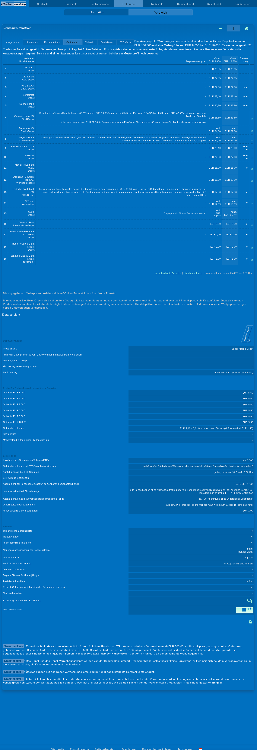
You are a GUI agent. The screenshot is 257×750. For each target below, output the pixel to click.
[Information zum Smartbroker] (247, 343)
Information (96, 12)
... (252, 69)
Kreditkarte (157, 4)
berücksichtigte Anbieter (168, 273)
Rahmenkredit (185, 4)
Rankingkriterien (193, 273)
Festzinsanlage (100, 4)
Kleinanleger (32, 42)
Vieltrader (90, 42)
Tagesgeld (71, 4)
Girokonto (43, 4)
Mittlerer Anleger (52, 42)
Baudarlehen (242, 4)
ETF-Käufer (125, 42)
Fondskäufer (107, 42)
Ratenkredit (214, 4)
